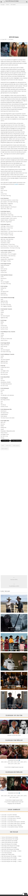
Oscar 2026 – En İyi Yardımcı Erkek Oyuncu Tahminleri (13, 821)
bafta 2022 (8, 445)
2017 (12, 763)
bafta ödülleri (5, 448)
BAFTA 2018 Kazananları (14, 666)
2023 (12, 762)
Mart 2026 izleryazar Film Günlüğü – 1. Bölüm (11, 856)
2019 (25, 762)
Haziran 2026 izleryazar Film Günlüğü (12, 1)
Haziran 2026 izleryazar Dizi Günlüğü (9, 840)
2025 (5, 762)
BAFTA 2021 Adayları (14, 647)
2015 (19, 763)
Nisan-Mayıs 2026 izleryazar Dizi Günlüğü (10, 845)
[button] (24, 894)
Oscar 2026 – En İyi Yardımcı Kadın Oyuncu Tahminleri (13, 823)
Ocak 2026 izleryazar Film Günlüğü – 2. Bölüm (11, 861)
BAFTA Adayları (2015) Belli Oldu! (14, 705)
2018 (9, 763)
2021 (18, 762)
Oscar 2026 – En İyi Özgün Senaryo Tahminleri (11, 825)
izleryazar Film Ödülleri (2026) (7, 854)
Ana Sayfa (2, 4)
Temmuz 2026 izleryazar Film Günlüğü (9, 838)
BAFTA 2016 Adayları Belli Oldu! (14, 685)
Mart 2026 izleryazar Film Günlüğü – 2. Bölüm (11, 851)
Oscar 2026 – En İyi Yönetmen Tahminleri (10, 816)
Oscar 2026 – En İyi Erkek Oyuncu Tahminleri (11, 818)
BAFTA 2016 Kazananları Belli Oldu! (14, 627)
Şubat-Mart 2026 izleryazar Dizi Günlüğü (10, 849)
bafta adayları (16, 445)
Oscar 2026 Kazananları (6, 852)
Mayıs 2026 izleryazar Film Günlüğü (9, 844)
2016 (16, 763)
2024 (9, 762)
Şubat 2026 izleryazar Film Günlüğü (9, 858)
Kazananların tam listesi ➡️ (14, 793)
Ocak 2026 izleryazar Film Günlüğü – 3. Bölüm (11, 859)
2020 (22, 762)
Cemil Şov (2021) (13, 579)
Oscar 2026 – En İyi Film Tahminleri (9, 814)
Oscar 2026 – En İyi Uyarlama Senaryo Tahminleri (12, 826)
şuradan (16, 184)
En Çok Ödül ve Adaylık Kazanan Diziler (14, 800)
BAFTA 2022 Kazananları (14, 608)
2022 (15, 762)
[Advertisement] (14, 21)
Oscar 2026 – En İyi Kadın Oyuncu (8, 820)
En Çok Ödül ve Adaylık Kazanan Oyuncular (14, 767)
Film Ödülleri (10, 39)
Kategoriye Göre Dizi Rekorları (14, 803)
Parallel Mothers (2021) (14, 586)
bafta (3, 445)
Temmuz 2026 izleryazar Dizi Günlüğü (9, 837)
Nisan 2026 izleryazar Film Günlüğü (9, 847)
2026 (2, 762)
